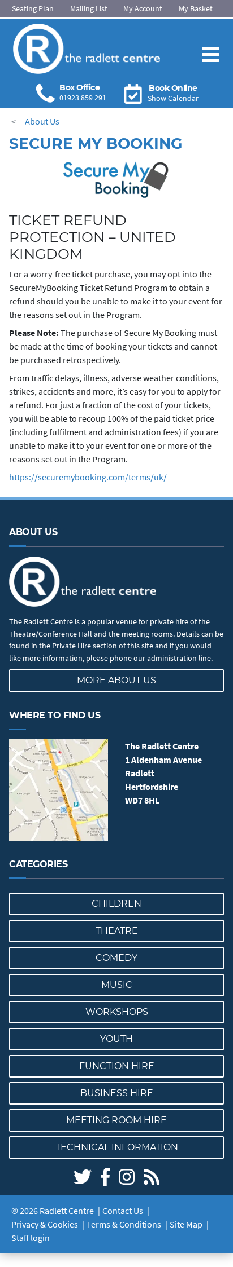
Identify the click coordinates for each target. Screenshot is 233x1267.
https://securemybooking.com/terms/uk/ (88, 477)
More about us (116, 680)
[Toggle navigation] (210, 45)
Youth (116, 1039)
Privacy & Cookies (44, 1224)
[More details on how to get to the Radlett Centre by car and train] (58, 790)
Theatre (117, 930)
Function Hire (116, 1066)
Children (116, 903)
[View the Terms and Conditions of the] (116, 180)
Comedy (116, 957)
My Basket (196, 8)
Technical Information (116, 1147)
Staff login (30, 1237)
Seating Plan (33, 8)
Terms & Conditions (124, 1224)
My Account (142, 8)
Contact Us (122, 1210)
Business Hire (116, 1093)
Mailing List (88, 8)
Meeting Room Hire (116, 1120)
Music (116, 984)
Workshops (116, 1011)
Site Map (186, 1224)
